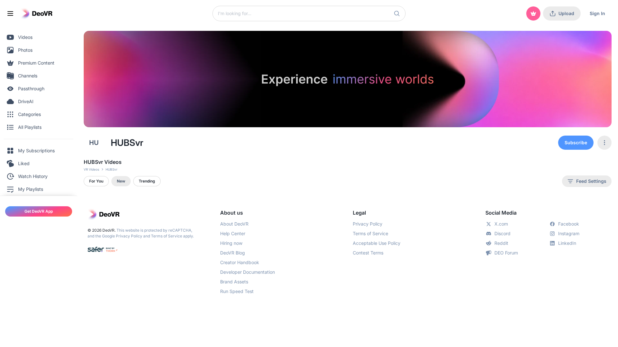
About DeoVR (234, 224)
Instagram (568, 233)
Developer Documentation (247, 272)
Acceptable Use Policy (376, 243)
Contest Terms (368, 252)
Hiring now (231, 243)
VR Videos (91, 169)
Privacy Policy (129, 236)
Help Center (232, 233)
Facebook (568, 224)
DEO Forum (506, 252)
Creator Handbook (239, 262)
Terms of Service (166, 236)
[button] (397, 13)
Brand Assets (234, 281)
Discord (502, 233)
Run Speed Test (237, 291)
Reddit (501, 243)
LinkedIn (567, 243)
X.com (501, 224)
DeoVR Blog (232, 252)
